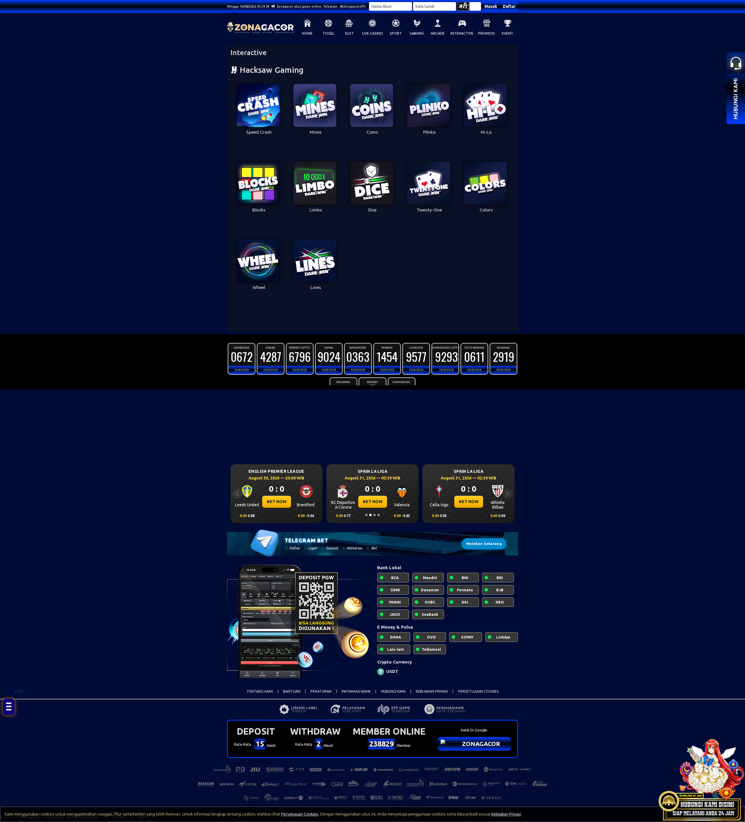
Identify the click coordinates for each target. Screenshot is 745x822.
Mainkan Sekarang (484, 544)
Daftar (509, 6)
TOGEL (328, 33)
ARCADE (438, 33)
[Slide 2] (370, 515)
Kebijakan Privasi (506, 814)
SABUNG (417, 33)
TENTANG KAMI (259, 691)
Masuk (491, 6)
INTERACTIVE (461, 33)
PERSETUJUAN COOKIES (478, 691)
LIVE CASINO (372, 33)
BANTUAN (291, 691)
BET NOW (276, 501)
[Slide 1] (366, 515)
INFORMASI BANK (356, 691)
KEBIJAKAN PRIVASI (432, 691)
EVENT (507, 33)
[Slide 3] (374, 515)
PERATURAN (321, 691)
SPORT (396, 33)
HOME (307, 33)
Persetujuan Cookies (299, 814)
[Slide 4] (378, 515)
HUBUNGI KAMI (393, 691)
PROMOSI (486, 33)
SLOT (349, 33)
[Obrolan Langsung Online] (701, 778)
